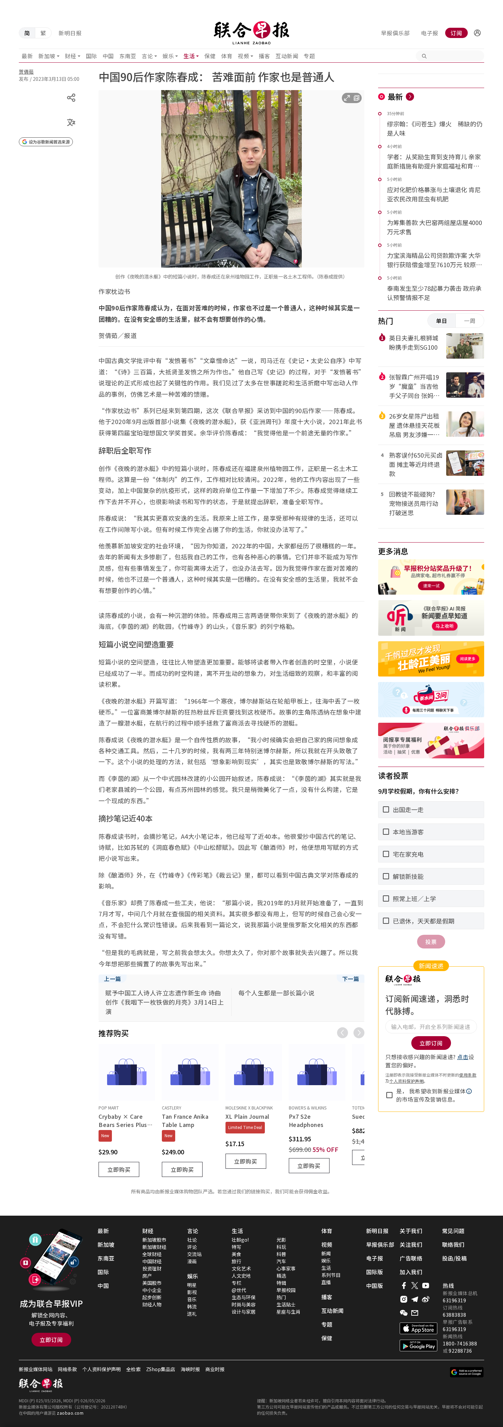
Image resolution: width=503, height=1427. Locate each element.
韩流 (192, 1306)
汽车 (281, 1261)
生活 (189, 56)
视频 (243, 56)
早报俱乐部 (395, 33)
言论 (147, 56)
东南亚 (128, 56)
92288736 (460, 1350)
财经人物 (152, 1304)
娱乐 (168, 56)
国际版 (374, 1272)
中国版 (374, 1285)
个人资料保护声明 (406, 1081)
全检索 (133, 1369)
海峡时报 (190, 1369)
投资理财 (152, 1268)
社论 (192, 1239)
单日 (442, 321)
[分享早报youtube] (426, 1285)
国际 (91, 56)
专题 (309, 56)
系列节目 (330, 1274)
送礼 (192, 1313)
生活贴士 (286, 1304)
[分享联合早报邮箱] (415, 1313)
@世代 (239, 1290)
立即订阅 (51, 1340)
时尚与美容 (244, 1304)
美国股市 (152, 1282)
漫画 (192, 1261)
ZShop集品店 (160, 1369)
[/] (251, 33)
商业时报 (214, 1369)
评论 (192, 1246)
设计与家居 (244, 1311)
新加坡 (46, 56)
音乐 (192, 1299)
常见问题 (453, 1231)
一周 (470, 321)
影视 (192, 1292)
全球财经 (152, 1254)
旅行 (236, 1261)
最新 (27, 56)
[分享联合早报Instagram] (404, 1299)
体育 (226, 56)
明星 (192, 1284)
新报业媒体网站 (35, 1369)
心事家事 (286, 1268)
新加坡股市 (154, 1239)
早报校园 (286, 1290)
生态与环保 (244, 1297)
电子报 (429, 33)
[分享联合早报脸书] (404, 1285)
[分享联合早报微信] (404, 1313)
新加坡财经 (154, 1246)
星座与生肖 (288, 1311)
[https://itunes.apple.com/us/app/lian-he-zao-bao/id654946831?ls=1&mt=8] (418, 1328)
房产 (147, 1275)
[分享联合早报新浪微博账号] (426, 1299)
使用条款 (467, 1075)
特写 (236, 1246)
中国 (108, 56)
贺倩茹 (26, 71)
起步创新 (152, 1297)
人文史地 (241, 1275)
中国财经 (152, 1261)
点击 (462, 1057)
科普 (281, 1254)
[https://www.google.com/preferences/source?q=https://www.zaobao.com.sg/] (467, 1372)
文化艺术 (241, 1268)
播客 (264, 56)
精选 (281, 1275)
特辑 (281, 1282)
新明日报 (70, 33)
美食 (236, 1254)
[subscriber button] (477, 33)
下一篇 (350, 979)
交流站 (194, 1254)
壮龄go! (240, 1239)
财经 (70, 56)
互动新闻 (286, 56)
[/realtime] (410, 96)
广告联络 (411, 1258)
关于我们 (411, 1231)
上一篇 (112, 979)
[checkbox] (389, 1095)
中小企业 (152, 1290)
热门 (281, 1297)
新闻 (326, 1253)
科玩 (281, 1246)
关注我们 (411, 1244)
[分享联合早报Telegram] (415, 1299)
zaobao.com (70, 1413)
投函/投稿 (454, 1258)
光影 (281, 1239)
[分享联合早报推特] (415, 1285)
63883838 (454, 1314)
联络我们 (453, 1244)
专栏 (236, 1282)
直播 (326, 1282)
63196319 (454, 1300)
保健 (210, 56)
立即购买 (119, 1169)
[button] (477, 33)
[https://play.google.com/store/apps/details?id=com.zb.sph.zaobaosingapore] (418, 1345)
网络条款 (67, 1369)
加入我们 (411, 1272)
